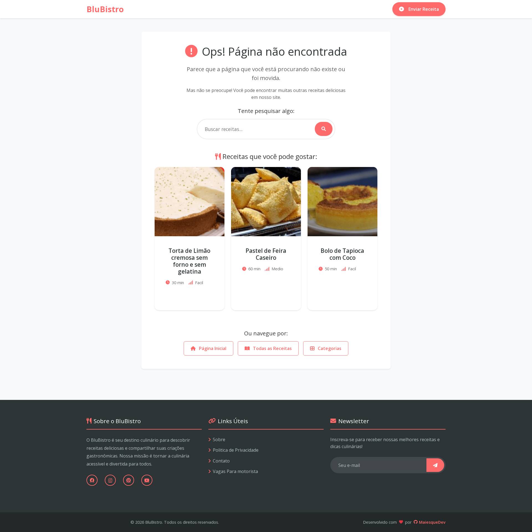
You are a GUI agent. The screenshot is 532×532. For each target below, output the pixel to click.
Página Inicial (212, 348)
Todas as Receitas (272, 348)
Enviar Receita (423, 9)
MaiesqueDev (432, 522)
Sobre (219, 439)
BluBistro (105, 9)
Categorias (329, 348)
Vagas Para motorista (235, 471)
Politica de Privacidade (236, 450)
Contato (221, 461)
